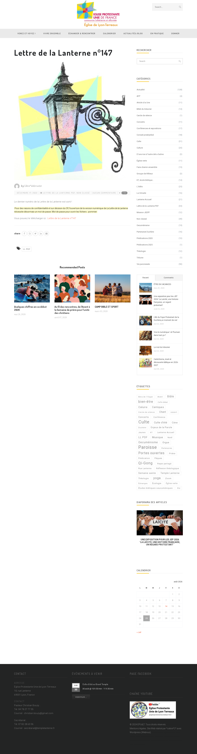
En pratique (157, 33)
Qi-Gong (145, 463)
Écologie (156, 483)
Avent (160, 397)
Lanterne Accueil (144, 199)
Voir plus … (81, 697)
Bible (170, 396)
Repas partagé (164, 464)
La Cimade (141, 193)
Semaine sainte (147, 473)
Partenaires (166, 448)
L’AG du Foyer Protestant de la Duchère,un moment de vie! (166, 318)
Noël (170, 437)
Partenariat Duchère (145, 232)
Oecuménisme (143, 225)
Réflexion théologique (167, 468)
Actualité (141, 89)
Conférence (159, 417)
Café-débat (163, 402)
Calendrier (109, 33)
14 (166, 606)
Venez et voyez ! (27, 33)
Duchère (142, 428)
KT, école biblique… (145, 180)
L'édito (140, 186)
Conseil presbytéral (145, 135)
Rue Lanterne (145, 468)
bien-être (145, 402)
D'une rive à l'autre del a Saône (150, 154)
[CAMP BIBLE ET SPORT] (113, 289)
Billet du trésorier (144, 109)
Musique (157, 437)
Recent (146, 277)
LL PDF (26, 249)
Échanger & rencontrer (81, 33)
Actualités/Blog (133, 33)
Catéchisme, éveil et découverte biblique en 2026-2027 (166, 362)
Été (178, 488)
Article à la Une (143, 102)
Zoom (168, 478)
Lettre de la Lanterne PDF (59, 193)
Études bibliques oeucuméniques (155, 488)
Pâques (158, 458)
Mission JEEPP (143, 212)
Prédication (144, 458)
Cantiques (158, 407)
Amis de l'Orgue (145, 397)
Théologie (141, 251)
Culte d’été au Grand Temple (95, 684)
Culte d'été (160, 422)
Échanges (143, 483)
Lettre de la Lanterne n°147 (62, 218)
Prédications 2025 (145, 245)
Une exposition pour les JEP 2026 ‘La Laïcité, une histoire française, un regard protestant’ (166, 300)
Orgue (166, 442)
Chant (162, 411)
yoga (157, 478)
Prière (172, 453)
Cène (175, 422)
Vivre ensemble (52, 33)
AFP (138, 96)
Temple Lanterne (170, 473)
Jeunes (142, 432)
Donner (175, 33)
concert (174, 412)
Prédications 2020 (145, 238)
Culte (139, 141)
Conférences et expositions (149, 128)
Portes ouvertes (151, 453)
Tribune (140, 257)
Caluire (142, 407)
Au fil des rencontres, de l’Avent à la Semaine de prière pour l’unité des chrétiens (72, 309)
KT (151, 432)
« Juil (139, 632)
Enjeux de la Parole (161, 427)
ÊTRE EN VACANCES (162, 284)
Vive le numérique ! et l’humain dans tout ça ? (167, 333)
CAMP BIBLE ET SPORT (107, 306)
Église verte (142, 161)
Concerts (141, 122)
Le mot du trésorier (162, 347)
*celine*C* (171, 728)
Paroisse (147, 447)
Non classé (83, 193)
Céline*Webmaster (33, 185)
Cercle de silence (144, 115)
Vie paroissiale (143, 264)
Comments (168, 277)
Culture (140, 148)
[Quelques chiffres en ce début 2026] (32, 289)
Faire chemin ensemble (147, 167)
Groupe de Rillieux (145, 173)
